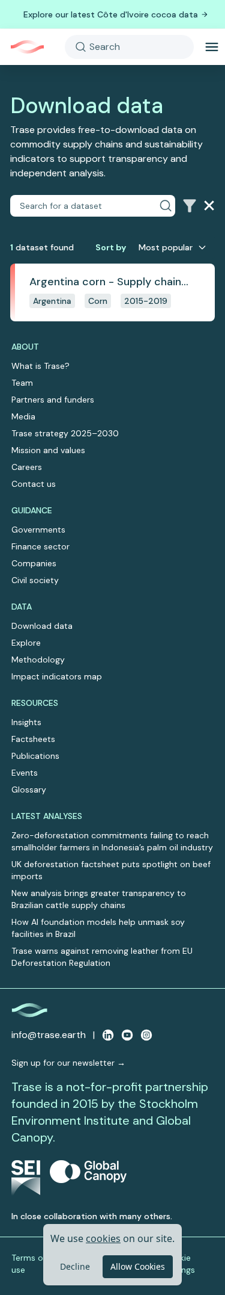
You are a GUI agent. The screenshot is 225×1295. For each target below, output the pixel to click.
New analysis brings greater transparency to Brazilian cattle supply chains (98, 899)
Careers (26, 467)
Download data (42, 625)
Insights (26, 722)
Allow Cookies (137, 1266)
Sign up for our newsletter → (68, 1062)
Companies (33, 563)
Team (22, 382)
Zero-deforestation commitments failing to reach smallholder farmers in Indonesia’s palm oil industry (112, 841)
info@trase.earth (48, 1034)
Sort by (110, 247)
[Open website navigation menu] (211, 47)
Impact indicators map (56, 676)
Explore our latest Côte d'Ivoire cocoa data (110, 14)
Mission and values (48, 450)
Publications (35, 755)
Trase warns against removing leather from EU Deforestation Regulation (102, 956)
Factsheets (33, 739)
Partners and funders (52, 399)
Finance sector (40, 546)
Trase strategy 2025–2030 (65, 433)
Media (23, 416)
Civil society (35, 580)
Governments (38, 529)
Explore (26, 642)
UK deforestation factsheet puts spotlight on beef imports (111, 870)
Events (24, 772)
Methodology (38, 659)
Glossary (28, 789)
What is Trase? (40, 365)
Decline (75, 1266)
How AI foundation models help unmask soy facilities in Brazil (98, 927)
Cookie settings (179, 1263)
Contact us (33, 483)
